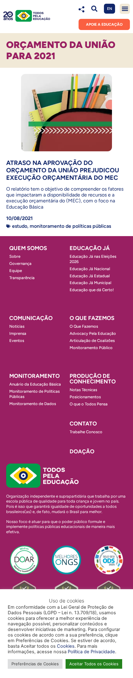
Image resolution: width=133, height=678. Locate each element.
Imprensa (17, 333)
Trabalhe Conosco (86, 432)
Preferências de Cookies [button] (35, 663)
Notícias (16, 326)
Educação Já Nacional (90, 268)
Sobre (14, 256)
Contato (83, 423)
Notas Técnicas (83, 389)
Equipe (15, 270)
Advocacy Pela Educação (93, 333)
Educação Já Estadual (90, 276)
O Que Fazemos (84, 326)
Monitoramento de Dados (32, 403)
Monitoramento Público (91, 347)
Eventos (16, 340)
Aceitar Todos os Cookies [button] (93, 663)
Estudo (19, 226)
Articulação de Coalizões (92, 340)
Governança (20, 263)
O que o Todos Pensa (89, 404)
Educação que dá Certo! (92, 289)
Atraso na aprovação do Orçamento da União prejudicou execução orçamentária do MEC (62, 170)
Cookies (66, 646)
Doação (82, 451)
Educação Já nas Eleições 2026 (93, 259)
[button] (94, 9)
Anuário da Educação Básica (35, 384)
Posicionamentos (85, 397)
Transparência (22, 277)
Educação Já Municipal (90, 282)
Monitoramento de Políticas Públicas (70, 226)
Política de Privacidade (91, 651)
